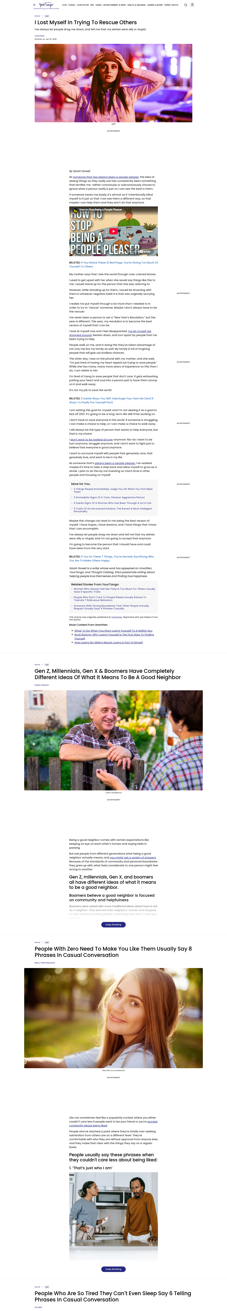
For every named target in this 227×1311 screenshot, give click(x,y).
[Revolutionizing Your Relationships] (46, 4)
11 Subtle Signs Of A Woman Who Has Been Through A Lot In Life (112, 503)
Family (99, 5)
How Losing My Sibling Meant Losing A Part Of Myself (108, 642)
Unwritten (40, 36)
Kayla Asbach (42, 685)
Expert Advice (171, 5)
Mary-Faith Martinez (45, 962)
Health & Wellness (136, 5)
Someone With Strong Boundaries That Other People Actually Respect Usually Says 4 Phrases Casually (111, 607)
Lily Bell (38, 1307)
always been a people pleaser (115, 463)
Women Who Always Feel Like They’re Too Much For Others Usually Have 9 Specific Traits (114, 590)
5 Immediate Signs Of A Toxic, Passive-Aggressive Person (109, 497)
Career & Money (155, 5)
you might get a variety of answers (133, 857)
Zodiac (72, 5)
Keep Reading (113, 924)
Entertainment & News (114, 5)
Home (37, 16)
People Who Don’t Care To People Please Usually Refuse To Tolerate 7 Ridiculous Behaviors (110, 599)
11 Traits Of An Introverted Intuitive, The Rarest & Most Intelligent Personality (113, 510)
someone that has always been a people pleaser (106, 177)
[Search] (185, 4)
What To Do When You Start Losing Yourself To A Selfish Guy (113, 631)
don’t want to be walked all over (92, 439)
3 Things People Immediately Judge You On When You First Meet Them (113, 490)
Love (64, 5)
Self (92, 5)
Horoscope (83, 5)
